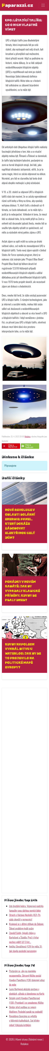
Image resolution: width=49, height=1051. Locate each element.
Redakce (27, 436)
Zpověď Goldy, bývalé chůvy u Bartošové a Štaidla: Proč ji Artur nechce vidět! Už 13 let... (24, 937)
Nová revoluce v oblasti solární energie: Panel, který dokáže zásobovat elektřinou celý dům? (20, 523)
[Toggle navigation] (43, 5)
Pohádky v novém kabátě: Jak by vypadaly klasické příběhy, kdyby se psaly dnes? (22, 591)
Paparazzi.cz (17, 5)
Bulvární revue (35, 1039)
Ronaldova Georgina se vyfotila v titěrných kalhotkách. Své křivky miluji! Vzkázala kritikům (24, 1020)
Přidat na (29, 446)
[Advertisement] (24, 790)
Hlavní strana (21, 1039)
